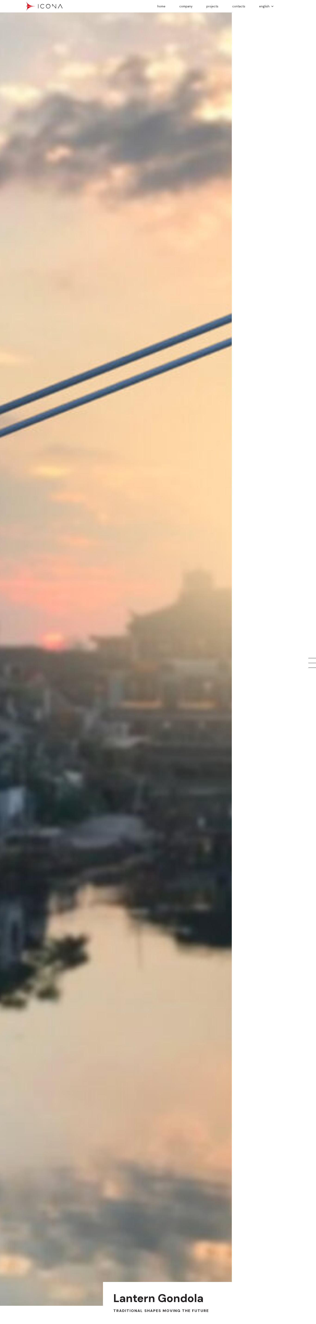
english (264, 6)
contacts (238, 6)
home (161, 6)
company (185, 6)
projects (212, 6)
